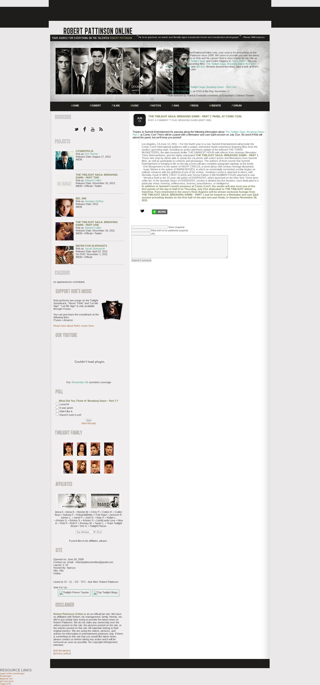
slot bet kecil (6, 681)
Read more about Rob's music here (73, 325)
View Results (88, 423)
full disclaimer (62, 650)
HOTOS (155, 105)
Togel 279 (5, 683)
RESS (194, 105)
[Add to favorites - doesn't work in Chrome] (142, 211)
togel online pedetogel (12, 673)
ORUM (237, 105)
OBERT (95, 105)
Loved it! (64, 404)
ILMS (116, 105)
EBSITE (215, 105)
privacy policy (62, 653)
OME (75, 105)
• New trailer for (201, 87)
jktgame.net (6, 678)
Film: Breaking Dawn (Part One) (191, 120)
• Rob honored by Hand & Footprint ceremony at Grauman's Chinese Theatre (210, 95)
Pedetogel (5, 676)
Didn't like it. (66, 411)
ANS (175, 105)
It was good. (66, 407)
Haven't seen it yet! (70, 414)
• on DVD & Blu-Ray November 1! (198, 91)
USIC (134, 105)
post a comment (158, 120)
